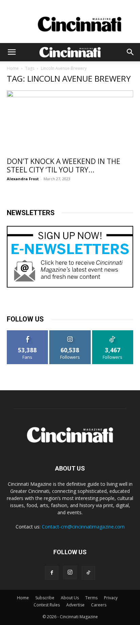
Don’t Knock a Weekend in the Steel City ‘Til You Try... (63, 165)
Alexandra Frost (23, 178)
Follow (70, 332)
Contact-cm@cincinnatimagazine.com (83, 526)
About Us (70, 598)
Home (13, 68)
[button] (11, 52)
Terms (91, 598)
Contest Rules (47, 605)
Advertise (75, 605)
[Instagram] (70, 572)
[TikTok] (88, 573)
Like (28, 332)
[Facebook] (51, 573)
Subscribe (44, 598)
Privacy (111, 598)
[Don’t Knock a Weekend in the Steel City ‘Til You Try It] (70, 121)
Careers (98, 605)
